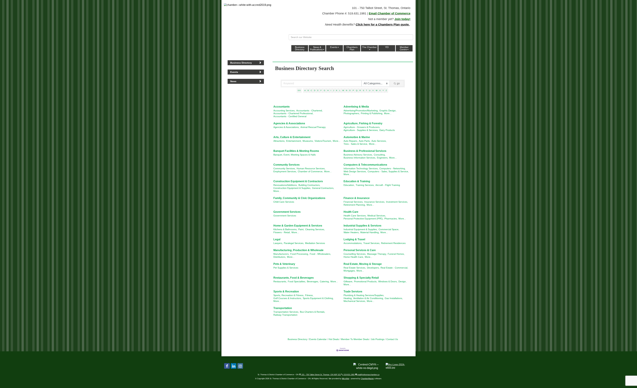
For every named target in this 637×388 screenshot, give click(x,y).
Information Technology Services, (361, 168)
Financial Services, (353, 202)
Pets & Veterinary (284, 264)
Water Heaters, (351, 232)
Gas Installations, (394, 298)
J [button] (333, 90)
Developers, (373, 268)
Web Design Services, (355, 171)
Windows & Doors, (387, 281)
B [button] (308, 90)
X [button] (380, 90)
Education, (349, 185)
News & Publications (316, 48)
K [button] (336, 90)
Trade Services (353, 291)
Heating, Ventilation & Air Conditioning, (364, 298)
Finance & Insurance (357, 198)
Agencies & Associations (289, 123)
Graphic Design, (387, 110)
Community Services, (284, 168)
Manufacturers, (281, 254)
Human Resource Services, (311, 168)
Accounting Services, (284, 110)
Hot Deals (334, 339)
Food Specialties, (297, 281)
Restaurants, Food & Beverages (293, 277)
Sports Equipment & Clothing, (318, 298)
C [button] (311, 90)
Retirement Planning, (355, 205)
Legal (276, 239)
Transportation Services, (286, 312)
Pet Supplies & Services (285, 268)
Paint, (301, 229)
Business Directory (299, 48)
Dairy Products (387, 130)
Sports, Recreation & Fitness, (288, 295)
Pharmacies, (390, 218)
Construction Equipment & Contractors (298, 181)
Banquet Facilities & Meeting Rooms (296, 151)
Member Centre (404, 48)
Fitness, (309, 295)
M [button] (343, 90)
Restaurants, (280, 281)
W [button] (376, 90)
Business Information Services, (360, 157)
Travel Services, (371, 243)
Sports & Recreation (286, 291)
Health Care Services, (355, 215)
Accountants (281, 106)
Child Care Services (283, 202)
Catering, (324, 281)
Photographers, (352, 113)
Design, (402, 281)
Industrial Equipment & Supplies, (361, 229)
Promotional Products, (365, 281)
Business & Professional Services (365, 151)
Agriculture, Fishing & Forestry (363, 123)
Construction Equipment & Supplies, (292, 188)
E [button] (317, 90)
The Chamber (369, 47)
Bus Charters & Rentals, (312, 312)
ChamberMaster (367, 379)
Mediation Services (315, 243)
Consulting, (380, 155)
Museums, (308, 141)
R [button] (360, 90)
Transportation (282, 308)
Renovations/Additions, (285, 185)
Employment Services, (285, 171)
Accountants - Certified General (289, 116)
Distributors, (279, 257)
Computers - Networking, (392, 168)
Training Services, (365, 185)
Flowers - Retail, (281, 232)
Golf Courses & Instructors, (287, 298)
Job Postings (377, 339)
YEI (387, 47)
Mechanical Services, (355, 301)
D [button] (314, 90)
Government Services (287, 211)
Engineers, (382, 157)
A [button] (305, 90)
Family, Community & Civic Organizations (299, 198)
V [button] (373, 90)
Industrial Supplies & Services (362, 225)
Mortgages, (349, 271)
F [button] (321, 90)
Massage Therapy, (377, 254)
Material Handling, (369, 232)
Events (333, 47)
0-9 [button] (299, 90)
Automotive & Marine (357, 137)
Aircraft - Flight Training (387, 185)
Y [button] (383, 90)
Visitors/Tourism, (323, 141)
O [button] (350, 90)
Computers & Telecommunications (365, 164)
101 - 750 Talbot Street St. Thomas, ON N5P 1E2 (321, 375)
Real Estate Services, (355, 268)
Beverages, (313, 281)
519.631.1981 (349, 375)
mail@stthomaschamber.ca (368, 375)
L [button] (339, 90)
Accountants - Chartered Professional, (293, 113)
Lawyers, (278, 243)
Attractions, (279, 141)
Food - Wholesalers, (320, 254)
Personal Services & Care (360, 250)
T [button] (366, 90)
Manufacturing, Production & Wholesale (298, 250)
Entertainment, (294, 141)
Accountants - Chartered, (309, 110)
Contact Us (392, 339)
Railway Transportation (285, 315)
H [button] (328, 90)
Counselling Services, (355, 254)
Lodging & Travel (354, 239)
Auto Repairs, (351, 141)
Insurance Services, (374, 202)
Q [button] (356, 90)
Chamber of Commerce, (310, 171)
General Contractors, (323, 188)
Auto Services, (379, 141)
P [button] (353, 90)
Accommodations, (353, 243)
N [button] (346, 90)
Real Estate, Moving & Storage (363, 264)
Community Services (286, 164)
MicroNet (345, 379)
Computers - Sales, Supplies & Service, (388, 171)
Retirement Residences (393, 243)
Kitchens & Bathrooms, (285, 229)
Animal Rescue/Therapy (313, 127)
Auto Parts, (364, 141)
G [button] (324, 90)
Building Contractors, (309, 185)
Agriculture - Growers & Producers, (362, 127)
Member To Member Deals (355, 339)
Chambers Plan (352, 48)
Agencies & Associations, (286, 127)
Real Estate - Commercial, (394, 268)
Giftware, (348, 281)
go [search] (398, 83)
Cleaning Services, (315, 229)
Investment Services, (397, 202)
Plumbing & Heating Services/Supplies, (364, 295)
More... (387, 113)
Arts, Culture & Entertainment (291, 137)
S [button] (363, 90)
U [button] (369, 90)
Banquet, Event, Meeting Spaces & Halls (294, 155)
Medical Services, (376, 215)
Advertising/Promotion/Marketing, (361, 110)
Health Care (351, 211)
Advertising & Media (356, 106)
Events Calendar (318, 339)
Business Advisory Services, (358, 155)
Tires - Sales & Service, (356, 144)
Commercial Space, (389, 229)
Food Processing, (299, 254)
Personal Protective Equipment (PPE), (363, 218)
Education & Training (357, 181)
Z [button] (386, 90)
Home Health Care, (354, 257)
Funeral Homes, (396, 254)
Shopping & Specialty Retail (361, 277)
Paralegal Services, (294, 243)
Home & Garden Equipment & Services (297, 225)
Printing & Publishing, (372, 113)
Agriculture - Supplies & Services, (361, 130)
